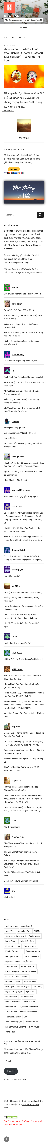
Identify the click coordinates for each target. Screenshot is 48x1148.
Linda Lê (9, 976)
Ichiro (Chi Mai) (10, 438)
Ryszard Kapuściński (29, 1007)
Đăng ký (11, 1071)
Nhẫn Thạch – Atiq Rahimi (15, 480)
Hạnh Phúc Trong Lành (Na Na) (17, 643)
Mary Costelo (22, 976)
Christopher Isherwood (15, 936)
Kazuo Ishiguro (12, 971)
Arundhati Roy (24, 931)
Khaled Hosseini (29, 971)
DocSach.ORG (36, 1101)
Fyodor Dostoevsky (13, 951)
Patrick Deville (27, 996)
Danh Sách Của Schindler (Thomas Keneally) (23, 377)
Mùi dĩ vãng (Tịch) (12, 827)
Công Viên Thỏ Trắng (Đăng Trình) (19, 310)
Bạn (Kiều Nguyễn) (12, 576)
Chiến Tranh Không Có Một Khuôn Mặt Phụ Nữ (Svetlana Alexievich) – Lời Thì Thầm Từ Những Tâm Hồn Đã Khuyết (23, 798)
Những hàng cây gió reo (14, 427)
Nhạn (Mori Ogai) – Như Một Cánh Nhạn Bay (23, 592)
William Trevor (31, 1022)
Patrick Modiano (12, 1001)
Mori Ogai (9, 986)
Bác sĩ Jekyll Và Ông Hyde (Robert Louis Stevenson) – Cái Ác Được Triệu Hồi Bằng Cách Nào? (22, 863)
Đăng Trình (18, 245)
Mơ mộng (38, 986)
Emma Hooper (30, 946)
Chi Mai (37, 931)
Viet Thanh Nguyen (13, 1022)
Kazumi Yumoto (28, 966)
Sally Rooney (11, 1011)
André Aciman (11, 926)
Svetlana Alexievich (28, 1011)
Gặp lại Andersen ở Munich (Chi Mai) (20, 433)
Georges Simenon (13, 956)
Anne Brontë (26, 926)
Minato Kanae (30, 981)
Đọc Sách (13, 16)
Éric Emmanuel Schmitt (15, 1027)
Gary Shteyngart (33, 951)
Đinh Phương (34, 1027)
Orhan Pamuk (11, 996)
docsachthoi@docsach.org (16, 262)
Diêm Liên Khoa (27, 941)
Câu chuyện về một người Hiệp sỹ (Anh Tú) (22, 294)
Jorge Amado (11, 966)
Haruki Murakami (32, 956)
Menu (25, 27)
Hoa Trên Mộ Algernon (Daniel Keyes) (20, 361)
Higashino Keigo (12, 961)
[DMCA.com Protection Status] (11, 1118)
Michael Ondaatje (12, 981)
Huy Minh (8, 248)
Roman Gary (10, 1007)
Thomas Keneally (13, 1017)
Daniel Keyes (34, 936)
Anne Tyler (10, 931)
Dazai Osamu (11, 941)
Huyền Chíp (28, 961)
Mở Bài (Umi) (9, 897)
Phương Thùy (31, 245)
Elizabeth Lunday (12, 946)
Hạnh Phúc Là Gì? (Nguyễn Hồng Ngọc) (21, 496)
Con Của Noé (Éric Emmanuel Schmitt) (21, 881)
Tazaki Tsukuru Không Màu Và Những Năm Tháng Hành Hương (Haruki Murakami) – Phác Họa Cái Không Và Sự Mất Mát (24, 704)
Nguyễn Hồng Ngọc (13, 991)
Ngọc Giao (30, 991)
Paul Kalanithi (29, 1001)
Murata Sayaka (23, 986)
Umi (25, 1017)
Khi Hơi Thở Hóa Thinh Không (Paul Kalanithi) (23, 659)
